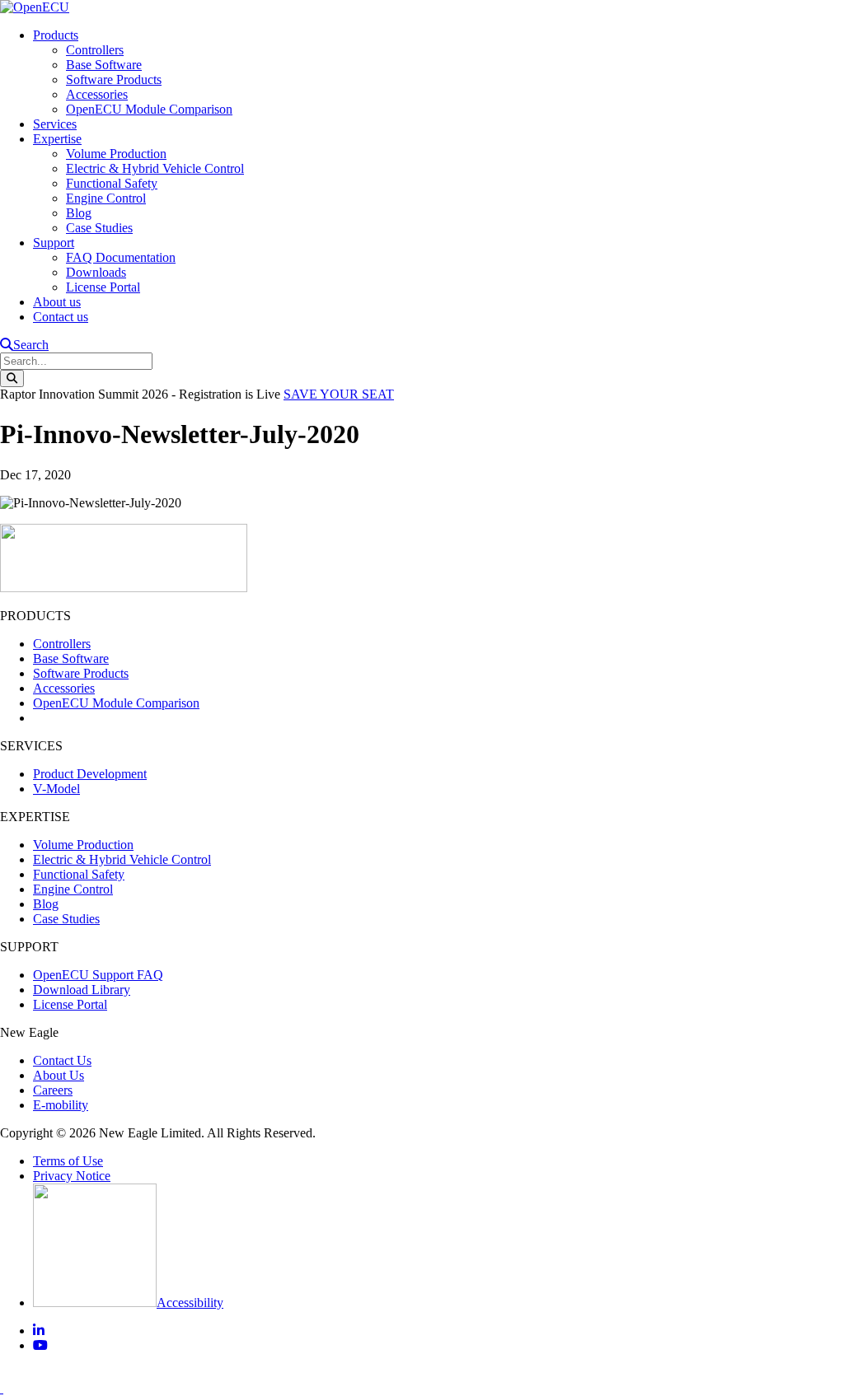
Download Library (81, 990)
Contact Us (62, 1060)
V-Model (56, 789)
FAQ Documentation (121, 257)
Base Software (104, 65)
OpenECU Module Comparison (149, 109)
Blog (78, 213)
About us (57, 302)
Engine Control (106, 198)
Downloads (96, 272)
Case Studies (99, 228)
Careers (53, 1090)
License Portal (103, 287)
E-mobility (60, 1105)
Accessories (97, 94)
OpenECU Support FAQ (98, 975)
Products (55, 35)
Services (55, 124)
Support (53, 243)
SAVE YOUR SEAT (339, 394)
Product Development (90, 774)
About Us (58, 1075)
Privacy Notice (71, 1176)
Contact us (60, 317)
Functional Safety (111, 183)
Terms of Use (68, 1161)
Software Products (114, 79)
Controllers (95, 50)
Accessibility (190, 1303)
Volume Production (116, 154)
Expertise (57, 139)
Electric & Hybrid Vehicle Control (155, 168)
